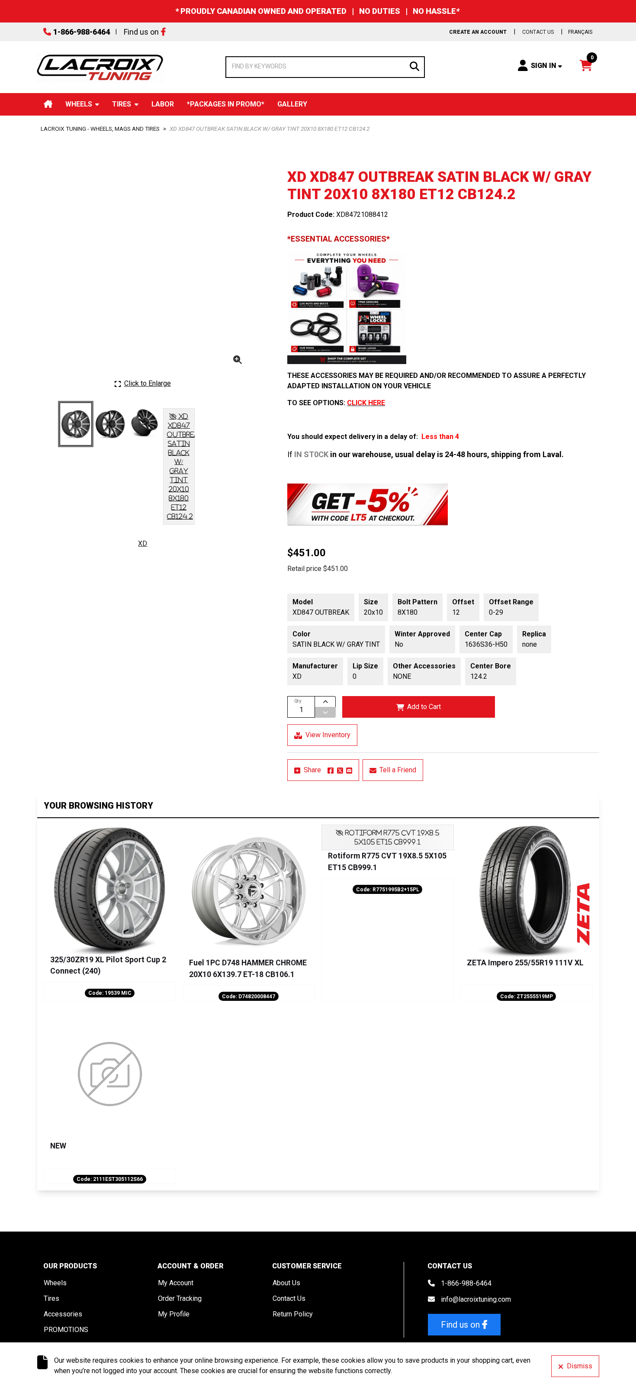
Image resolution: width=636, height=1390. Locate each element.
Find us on (141, 31)
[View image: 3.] (144, 424)
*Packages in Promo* (225, 104)
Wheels (78, 104)
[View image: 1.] (76, 424)
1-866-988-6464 (81, 31)
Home (48, 104)
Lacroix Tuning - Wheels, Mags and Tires (100, 128)
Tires (121, 104)
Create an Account (478, 32)
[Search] (414, 65)
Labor (162, 104)
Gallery (292, 104)
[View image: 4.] (179, 466)
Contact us (538, 32)
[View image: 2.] (110, 424)
